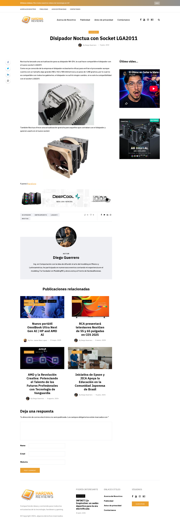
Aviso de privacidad (59, 9)
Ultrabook (39, 304)
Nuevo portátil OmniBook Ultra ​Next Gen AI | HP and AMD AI (42, 329)
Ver (157, 3)
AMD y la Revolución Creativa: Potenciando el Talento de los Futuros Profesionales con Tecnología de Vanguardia (42, 384)
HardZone (32, 183)
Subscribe (140, 504)
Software (29, 304)
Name (22, 445)
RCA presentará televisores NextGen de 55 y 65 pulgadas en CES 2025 (90, 329)
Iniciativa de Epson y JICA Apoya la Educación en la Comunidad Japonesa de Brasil (90, 382)
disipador (26, 215)
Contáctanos (75, 9)
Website (24, 462)
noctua (25, 218)
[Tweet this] (8, 68)
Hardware (94, 32)
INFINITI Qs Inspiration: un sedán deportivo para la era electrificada (87, 504)
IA (36, 301)
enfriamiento (41, 215)
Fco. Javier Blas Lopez (38, 340)
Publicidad (44, 9)
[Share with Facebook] (8, 62)
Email (22, 453)
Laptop (43, 301)
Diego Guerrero (90, 45)
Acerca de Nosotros (28, 9)
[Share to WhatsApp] (8, 80)
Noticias (52, 301)
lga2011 (54, 215)
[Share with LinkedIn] (8, 74)
